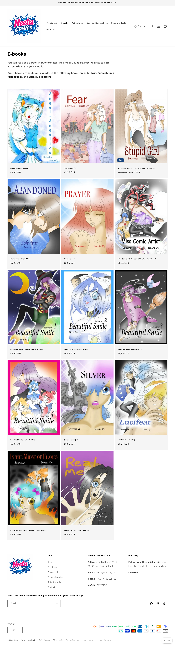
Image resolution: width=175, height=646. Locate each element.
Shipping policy (55, 582)
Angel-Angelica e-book (19, 169)
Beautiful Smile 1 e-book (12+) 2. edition (26, 349)
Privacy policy (54, 572)
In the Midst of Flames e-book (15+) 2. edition (28, 530)
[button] (52, 29)
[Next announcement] (167, 3)
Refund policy (44, 640)
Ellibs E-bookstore (40, 76)
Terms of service (55, 577)
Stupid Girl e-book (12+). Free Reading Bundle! (136, 168)
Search (51, 562)
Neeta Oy (17, 640)
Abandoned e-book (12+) (19, 259)
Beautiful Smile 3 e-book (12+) (130, 349)
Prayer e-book (69, 259)
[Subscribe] (57, 603)
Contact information (104, 640)
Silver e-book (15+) (71, 440)
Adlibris (91, 73)
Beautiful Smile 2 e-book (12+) (76, 349)
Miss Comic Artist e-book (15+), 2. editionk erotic (137, 259)
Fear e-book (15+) (71, 168)
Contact (51, 587)
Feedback (52, 567)
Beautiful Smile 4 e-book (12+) (22, 440)
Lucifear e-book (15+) (126, 440)
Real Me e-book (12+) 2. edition (76, 530)
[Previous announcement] (8, 3)
